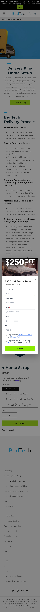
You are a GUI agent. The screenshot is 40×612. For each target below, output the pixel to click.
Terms (10, 343)
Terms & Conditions (25, 335)
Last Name (9, 298)
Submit (20, 348)
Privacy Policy (16, 337)
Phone (8, 317)
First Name (9, 289)
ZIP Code (8, 326)
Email (7, 308)
